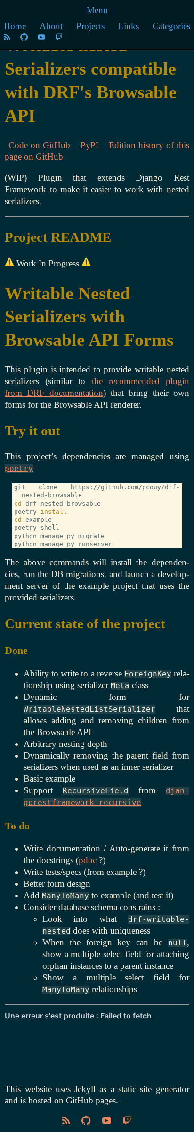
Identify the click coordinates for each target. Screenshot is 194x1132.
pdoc (88, 860)
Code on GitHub (39, 145)
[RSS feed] (7, 38)
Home (15, 26)
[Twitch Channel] (59, 38)
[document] (97, 583)
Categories (171, 26)
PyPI (89, 145)
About (51, 26)
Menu (97, 10)
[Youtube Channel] (43, 38)
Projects (90, 26)
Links (128, 26)
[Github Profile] (24, 38)
